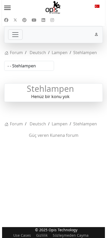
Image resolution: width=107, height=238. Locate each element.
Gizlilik (42, 235)
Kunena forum (64, 135)
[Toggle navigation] (15, 34)
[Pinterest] (24, 20)
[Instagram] (52, 20)
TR (97, 8)
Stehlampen (50, 88)
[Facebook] (6, 20)
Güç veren (39, 135)
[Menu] (17, 8)
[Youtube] (34, 20)
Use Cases (22, 235)
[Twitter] (15, 20)
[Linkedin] (43, 20)
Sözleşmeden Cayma (71, 235)
